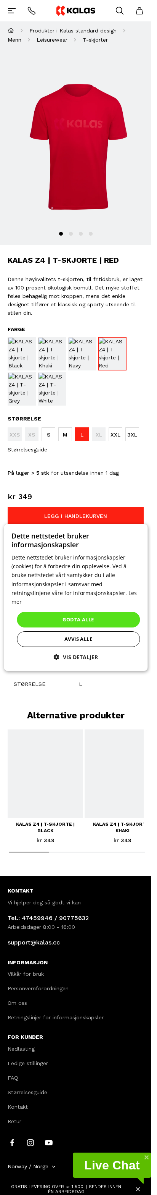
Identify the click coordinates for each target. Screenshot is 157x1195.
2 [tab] (71, 234)
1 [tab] (61, 234)
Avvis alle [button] (78, 639)
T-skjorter (95, 40)
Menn (14, 40)
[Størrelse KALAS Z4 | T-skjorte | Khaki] (52, 353)
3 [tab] (81, 234)
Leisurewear (52, 40)
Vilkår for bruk (26, 974)
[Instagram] (30, 1142)
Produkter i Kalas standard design (73, 30)
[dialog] (75, 597)
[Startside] (11, 30)
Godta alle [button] (78, 619)
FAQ (13, 1078)
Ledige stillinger (28, 1063)
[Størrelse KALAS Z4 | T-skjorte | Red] (112, 353)
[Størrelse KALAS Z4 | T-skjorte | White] (52, 389)
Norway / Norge (28, 1166)
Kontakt (18, 1107)
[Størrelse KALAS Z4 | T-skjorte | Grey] (22, 389)
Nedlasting (21, 1049)
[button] (76, 657)
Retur (14, 1121)
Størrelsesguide (27, 449)
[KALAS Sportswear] (75, 10)
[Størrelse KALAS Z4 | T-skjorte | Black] (22, 353)
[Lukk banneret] (138, 1189)
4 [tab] (91, 234)
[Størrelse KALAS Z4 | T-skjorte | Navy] (82, 353)
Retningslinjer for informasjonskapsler (56, 1017)
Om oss (17, 1003)
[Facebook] (12, 1142)
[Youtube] (48, 1142)
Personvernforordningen (38, 988)
